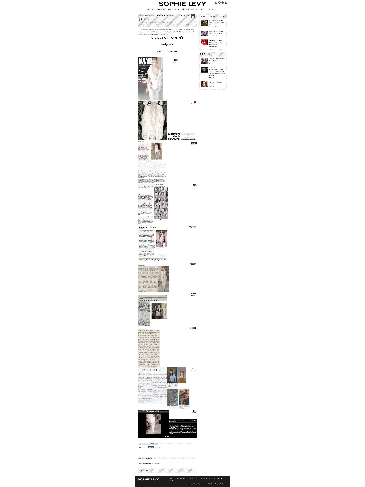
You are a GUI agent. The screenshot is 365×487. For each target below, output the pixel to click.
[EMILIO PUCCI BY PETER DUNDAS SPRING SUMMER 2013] (204, 23)
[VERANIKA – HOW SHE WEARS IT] (204, 84)
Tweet (140, 447)
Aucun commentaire (166, 25)
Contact (211, 9)
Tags (222, 16)
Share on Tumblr (151, 447)
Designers (162, 22)
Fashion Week (161, 9)
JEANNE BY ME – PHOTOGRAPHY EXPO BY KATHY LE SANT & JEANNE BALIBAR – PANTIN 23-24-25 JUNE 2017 (217, 71)
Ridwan (224, 484)
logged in (147, 463)
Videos (202, 9)
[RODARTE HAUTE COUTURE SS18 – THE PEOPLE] (204, 61)
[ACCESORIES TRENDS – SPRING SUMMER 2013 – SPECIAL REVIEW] (204, 42)
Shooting (185, 9)
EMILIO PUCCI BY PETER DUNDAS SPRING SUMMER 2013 (216, 22)
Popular (204, 16)
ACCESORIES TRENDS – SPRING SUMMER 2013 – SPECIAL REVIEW (216, 42)
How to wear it (174, 9)
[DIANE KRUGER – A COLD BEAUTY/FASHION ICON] (204, 33)
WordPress (211, 484)
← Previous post (143, 470)
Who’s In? (194, 9)
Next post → (191, 470)
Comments (213, 16)
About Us (150, 9)
